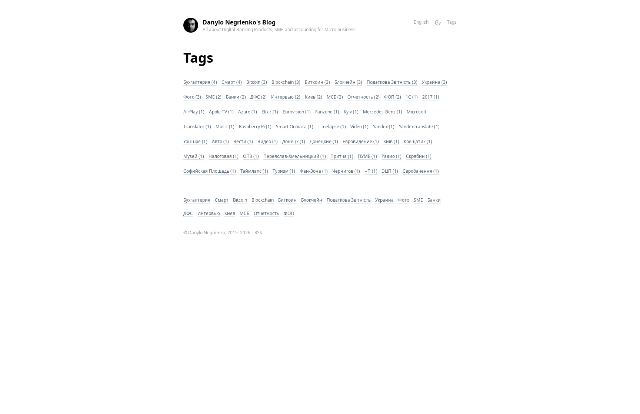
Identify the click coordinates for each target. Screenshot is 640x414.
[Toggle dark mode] (437, 22)
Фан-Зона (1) (314, 171)
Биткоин (287, 200)
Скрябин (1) (418, 156)
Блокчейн (311, 200)
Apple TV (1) (221, 112)
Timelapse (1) (332, 126)
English (421, 22)
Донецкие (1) (324, 141)
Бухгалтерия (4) (200, 82)
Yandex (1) (383, 126)
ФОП (289, 213)
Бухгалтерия (196, 200)
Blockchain (262, 200)
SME (418, 200)
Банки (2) (236, 97)
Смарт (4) (231, 82)
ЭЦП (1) (390, 171)
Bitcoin (240, 200)
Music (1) (225, 126)
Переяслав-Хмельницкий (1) (294, 156)
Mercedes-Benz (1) (382, 112)
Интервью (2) (285, 97)
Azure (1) (247, 112)
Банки (434, 200)
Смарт (222, 200)
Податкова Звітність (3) (392, 82)
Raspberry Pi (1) (255, 126)
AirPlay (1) (193, 112)
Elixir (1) (269, 112)
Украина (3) (434, 82)
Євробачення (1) (421, 171)
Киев (229, 213)
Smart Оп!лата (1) (294, 126)
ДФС (188, 213)
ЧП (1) (370, 171)
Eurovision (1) (297, 112)
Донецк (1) (293, 141)
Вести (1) (243, 141)
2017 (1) (430, 97)
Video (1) (359, 126)
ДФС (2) (258, 97)
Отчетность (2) (363, 97)
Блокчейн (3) (348, 82)
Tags (452, 22)
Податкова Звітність (349, 200)
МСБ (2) (335, 97)
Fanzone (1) (327, 112)
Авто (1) (220, 141)
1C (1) (412, 97)
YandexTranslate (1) (419, 126)
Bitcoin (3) (256, 82)
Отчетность (266, 213)
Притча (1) (341, 156)
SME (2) (213, 97)
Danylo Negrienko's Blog (239, 22)
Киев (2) (313, 97)
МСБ (244, 213)
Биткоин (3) (317, 82)
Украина (384, 200)
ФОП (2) (392, 97)
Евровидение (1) (361, 141)
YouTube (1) (195, 141)
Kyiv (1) (351, 112)
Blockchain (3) (285, 82)
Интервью (208, 213)
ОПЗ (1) (251, 156)
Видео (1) (267, 141)
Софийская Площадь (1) (209, 171)
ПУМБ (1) (367, 156)
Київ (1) (391, 141)
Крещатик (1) (418, 141)
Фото (403, 200)
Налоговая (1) (224, 156)
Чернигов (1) (346, 171)
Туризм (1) (284, 171)
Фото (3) (192, 97)
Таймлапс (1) (254, 171)
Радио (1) (391, 156)
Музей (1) (193, 156)
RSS (258, 232)
